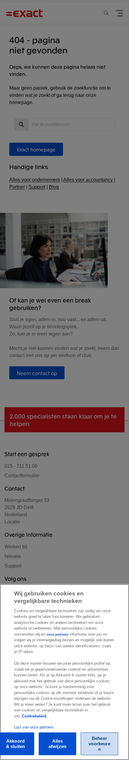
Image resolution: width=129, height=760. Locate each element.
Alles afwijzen (57, 743)
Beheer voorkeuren (99, 744)
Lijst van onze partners (34, 727)
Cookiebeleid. (34, 716)
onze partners (57, 634)
